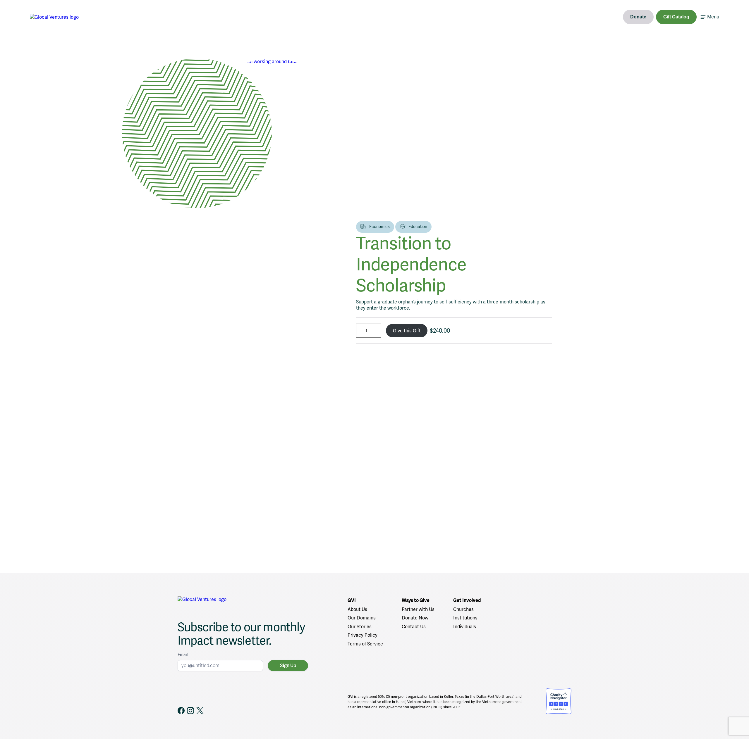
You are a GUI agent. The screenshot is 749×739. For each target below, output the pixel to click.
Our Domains (362, 618)
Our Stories (360, 627)
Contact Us (414, 627)
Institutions (465, 618)
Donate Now (415, 618)
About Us (357, 609)
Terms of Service (365, 644)
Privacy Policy (362, 635)
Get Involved (467, 600)
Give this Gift (407, 331)
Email (183, 654)
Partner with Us (418, 609)
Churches (463, 609)
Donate (638, 16)
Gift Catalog (676, 16)
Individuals (464, 627)
